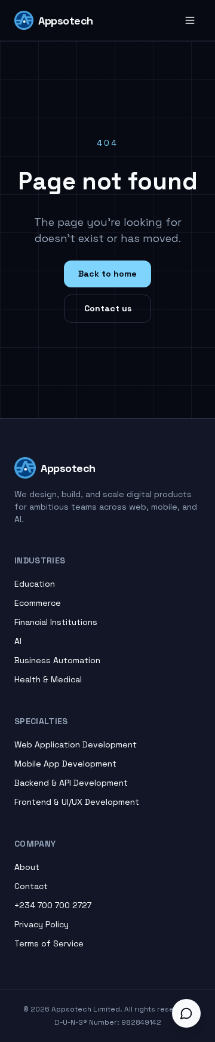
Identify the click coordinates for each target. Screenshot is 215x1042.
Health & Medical (48, 679)
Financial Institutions (55, 622)
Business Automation (57, 660)
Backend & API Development (71, 782)
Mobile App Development (65, 763)
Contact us (107, 308)
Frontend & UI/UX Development (76, 801)
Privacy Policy (41, 924)
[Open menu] (190, 20)
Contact (31, 886)
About (26, 867)
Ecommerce (37, 602)
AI (18, 641)
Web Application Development (75, 744)
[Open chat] (186, 1013)
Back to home (107, 273)
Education (34, 583)
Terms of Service (49, 943)
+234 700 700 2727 (52, 905)
